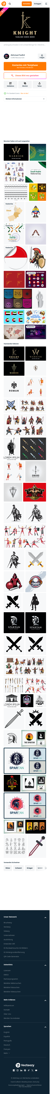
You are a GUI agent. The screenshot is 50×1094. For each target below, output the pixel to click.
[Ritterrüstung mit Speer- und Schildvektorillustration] (10, 410)
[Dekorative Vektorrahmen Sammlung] (16, 212)
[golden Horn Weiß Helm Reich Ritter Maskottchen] (14, 870)
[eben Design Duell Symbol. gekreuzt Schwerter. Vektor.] (14, 827)
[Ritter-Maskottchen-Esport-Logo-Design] (16, 1050)
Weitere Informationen (14, 98)
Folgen (42, 58)
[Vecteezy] (3, 3)
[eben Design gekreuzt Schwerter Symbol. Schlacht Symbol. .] (32, 562)
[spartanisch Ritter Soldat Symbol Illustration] (14, 933)
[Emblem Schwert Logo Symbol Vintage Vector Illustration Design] (34, 693)
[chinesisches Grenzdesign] (32, 343)
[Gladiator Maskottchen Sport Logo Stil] (14, 849)
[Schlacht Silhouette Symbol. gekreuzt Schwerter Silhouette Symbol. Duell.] (14, 977)
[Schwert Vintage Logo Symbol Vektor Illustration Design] (14, 694)
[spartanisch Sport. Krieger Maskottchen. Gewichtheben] (15, 715)
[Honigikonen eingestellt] (12, 231)
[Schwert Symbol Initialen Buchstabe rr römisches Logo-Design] (14, 543)
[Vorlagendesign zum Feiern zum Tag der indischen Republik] (14, 276)
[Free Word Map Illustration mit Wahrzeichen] (14, 442)
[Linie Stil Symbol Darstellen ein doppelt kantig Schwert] (14, 1068)
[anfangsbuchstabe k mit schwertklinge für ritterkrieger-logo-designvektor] (14, 480)
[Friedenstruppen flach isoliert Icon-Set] (31, 170)
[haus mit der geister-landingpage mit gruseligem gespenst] (14, 458)
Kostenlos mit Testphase (25, 66)
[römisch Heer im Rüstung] (12, 347)
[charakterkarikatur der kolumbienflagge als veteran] (14, 254)
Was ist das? (24, 93)
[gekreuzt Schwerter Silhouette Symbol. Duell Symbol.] (14, 955)
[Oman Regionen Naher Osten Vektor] (32, 232)
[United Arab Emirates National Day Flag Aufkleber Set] (28, 407)
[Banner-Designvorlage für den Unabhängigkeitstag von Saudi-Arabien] (14, 192)
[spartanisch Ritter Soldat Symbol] (14, 911)
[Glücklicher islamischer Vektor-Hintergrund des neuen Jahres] (12, 168)
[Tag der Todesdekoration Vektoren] (18, 389)
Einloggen (37, 4)
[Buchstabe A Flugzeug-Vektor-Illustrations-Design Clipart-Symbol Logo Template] (14, 298)
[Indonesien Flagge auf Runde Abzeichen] (16, 322)
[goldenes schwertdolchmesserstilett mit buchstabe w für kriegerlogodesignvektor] (14, 510)
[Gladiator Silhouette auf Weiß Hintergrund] (15, 891)
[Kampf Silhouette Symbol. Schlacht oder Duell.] (34, 869)
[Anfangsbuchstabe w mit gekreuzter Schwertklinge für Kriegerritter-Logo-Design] (16, 151)
